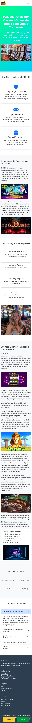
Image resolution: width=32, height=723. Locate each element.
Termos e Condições (7, 676)
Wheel (3, 701)
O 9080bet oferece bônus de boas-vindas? (14, 647)
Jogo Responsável (7, 688)
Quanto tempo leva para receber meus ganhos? (15, 636)
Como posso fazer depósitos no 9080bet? (13, 630)
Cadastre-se (9, 719)
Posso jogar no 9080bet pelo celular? (14, 642)
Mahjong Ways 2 (6, 703)
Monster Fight (5, 705)
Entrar (23, 719)
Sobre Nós (4, 674)
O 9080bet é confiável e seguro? (13, 611)
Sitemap (3, 691)
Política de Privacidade (8, 678)
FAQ (2, 686)
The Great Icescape (7, 699)
